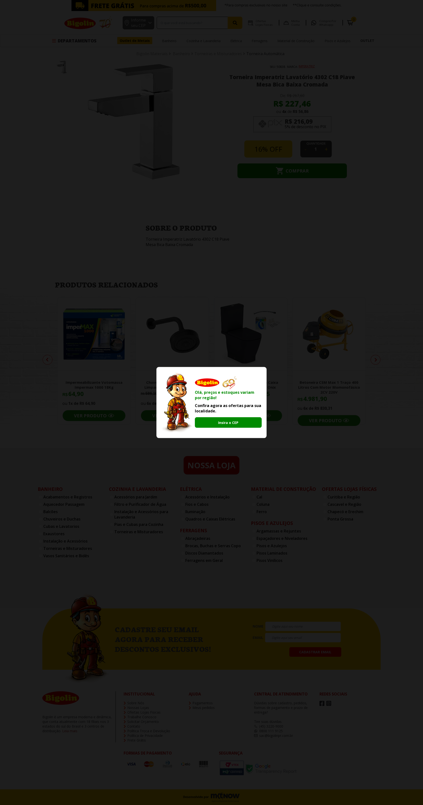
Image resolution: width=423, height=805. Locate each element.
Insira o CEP (228, 422)
